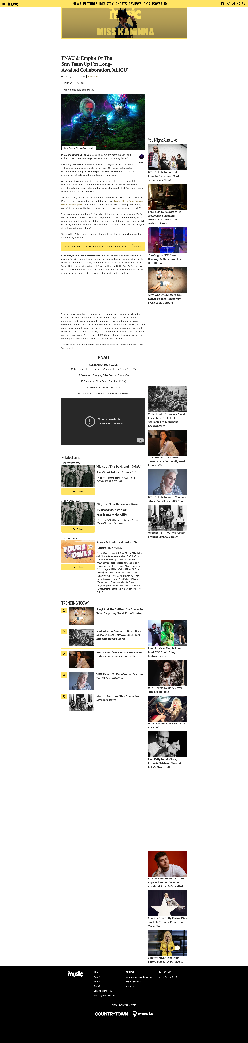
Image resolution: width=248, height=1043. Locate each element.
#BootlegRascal (116, 562)
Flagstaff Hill (103, 548)
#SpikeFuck (134, 556)
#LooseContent (103, 588)
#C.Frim (135, 569)
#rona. (99, 579)
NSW (124, 515)
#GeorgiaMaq (110, 559)
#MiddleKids (137, 553)
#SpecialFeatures (110, 579)
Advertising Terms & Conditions (105, 995)
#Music (132, 477)
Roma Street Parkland (108, 472)
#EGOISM (120, 553)
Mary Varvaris (93, 76)
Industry (106, 4)
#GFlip (99, 553)
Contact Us (130, 986)
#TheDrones (119, 566)
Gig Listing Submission (134, 981)
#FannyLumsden (132, 566)
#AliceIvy (100, 477)
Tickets (78, 491)
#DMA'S (124, 556)
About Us (97, 977)
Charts (121, 4)
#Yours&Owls (102, 562)
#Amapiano (119, 481)
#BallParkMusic (124, 569)
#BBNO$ (100, 572)
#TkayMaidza (122, 559)
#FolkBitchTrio (111, 572)
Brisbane (126, 472)
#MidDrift (120, 585)
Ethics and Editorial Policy (103, 991)
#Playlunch (125, 575)
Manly (118, 515)
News (77, 4)
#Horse (130, 588)
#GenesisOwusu (113, 556)
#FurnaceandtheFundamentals (110, 582)
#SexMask (122, 588)
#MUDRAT (114, 575)
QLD (134, 472)
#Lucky (137, 588)
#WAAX (132, 559)
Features (90, 4)
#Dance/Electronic (104, 481)
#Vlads (128, 585)
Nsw (114, 548)
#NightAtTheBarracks (121, 520)
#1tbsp (114, 588)
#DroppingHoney (132, 562)
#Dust (134, 572)
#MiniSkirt (101, 556)
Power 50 (159, 4)
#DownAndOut (103, 575)
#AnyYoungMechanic (105, 585)
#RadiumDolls (124, 572)
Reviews (135, 4)
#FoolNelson (124, 579)
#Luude (99, 559)
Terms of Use (98, 986)
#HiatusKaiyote (103, 569)
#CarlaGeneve (109, 553)
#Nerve (128, 553)
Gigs (147, 4)
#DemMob (136, 585)
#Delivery (135, 575)
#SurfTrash (129, 582)
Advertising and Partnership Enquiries (139, 977)
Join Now (137, 246)
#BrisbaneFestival (113, 477)
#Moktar (134, 579)
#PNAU (125, 477)
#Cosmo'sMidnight (104, 566)
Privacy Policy (98, 981)
